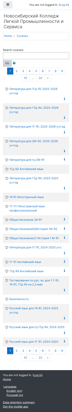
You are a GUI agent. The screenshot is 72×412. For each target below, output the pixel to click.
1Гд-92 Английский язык (26, 169)
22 (40, 78)
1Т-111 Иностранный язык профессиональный (27, 208)
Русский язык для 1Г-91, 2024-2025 (33, 341)
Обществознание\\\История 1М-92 (33, 229)
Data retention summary (19, 402)
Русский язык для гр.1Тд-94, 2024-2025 (37, 327)
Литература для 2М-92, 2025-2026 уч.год (33, 143)
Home (8, 36)
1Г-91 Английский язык (25, 262)
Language (10, 386)
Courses (22, 36)
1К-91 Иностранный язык (26, 197)
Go (7, 63)
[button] (14, 63)
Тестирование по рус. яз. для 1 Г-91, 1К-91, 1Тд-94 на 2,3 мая (34, 282)
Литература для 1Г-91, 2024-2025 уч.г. (35, 247)
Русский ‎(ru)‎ (15, 395)
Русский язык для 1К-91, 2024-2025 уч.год (33, 310)
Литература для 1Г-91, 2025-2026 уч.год (37, 126)
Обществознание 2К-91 (25, 219)
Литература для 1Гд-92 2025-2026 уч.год (33, 91)
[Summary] (65, 99)
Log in (64, 5)
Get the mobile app (15, 406)
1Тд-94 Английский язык (26, 271)
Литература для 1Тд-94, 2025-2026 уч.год (33, 110)
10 (25, 78)
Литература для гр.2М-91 (27, 160)
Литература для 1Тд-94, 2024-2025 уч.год (33, 180)
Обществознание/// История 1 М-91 (34, 238)
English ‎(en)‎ (14, 391)
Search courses (13, 50)
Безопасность (19, 299)
